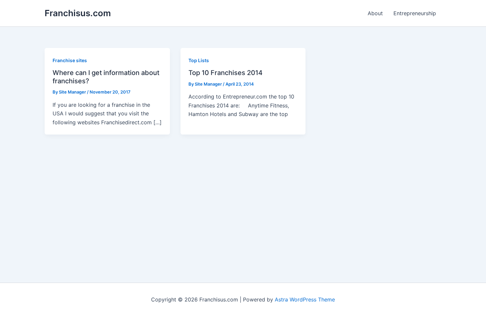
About (375, 13)
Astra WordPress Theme (305, 299)
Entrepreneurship (414, 13)
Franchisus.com (78, 13)
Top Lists (198, 60)
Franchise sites (70, 60)
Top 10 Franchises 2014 (225, 73)
